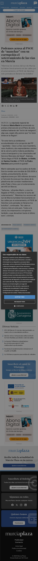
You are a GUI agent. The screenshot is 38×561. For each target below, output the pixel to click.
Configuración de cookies (10, 292)
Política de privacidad (24, 292)
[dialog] (19, 280)
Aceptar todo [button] (19, 297)
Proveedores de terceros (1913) (17, 273)
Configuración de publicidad (11, 288)
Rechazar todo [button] (19, 302)
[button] (19, 306)
